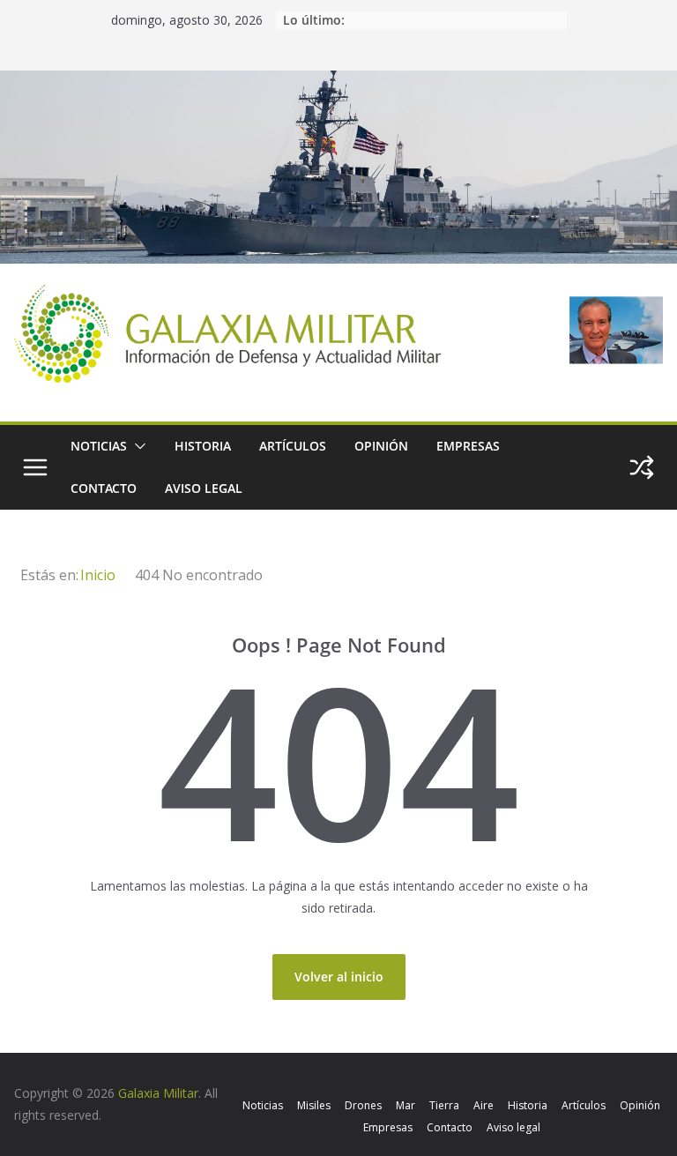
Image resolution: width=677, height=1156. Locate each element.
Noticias (99, 445)
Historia (203, 445)
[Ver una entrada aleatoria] (642, 467)
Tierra (444, 1105)
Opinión (381, 445)
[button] (136, 446)
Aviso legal (203, 488)
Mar (405, 1105)
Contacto (104, 488)
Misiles (314, 1105)
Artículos (292, 445)
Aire (483, 1105)
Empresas (468, 445)
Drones (363, 1105)
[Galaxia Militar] (338, 81)
